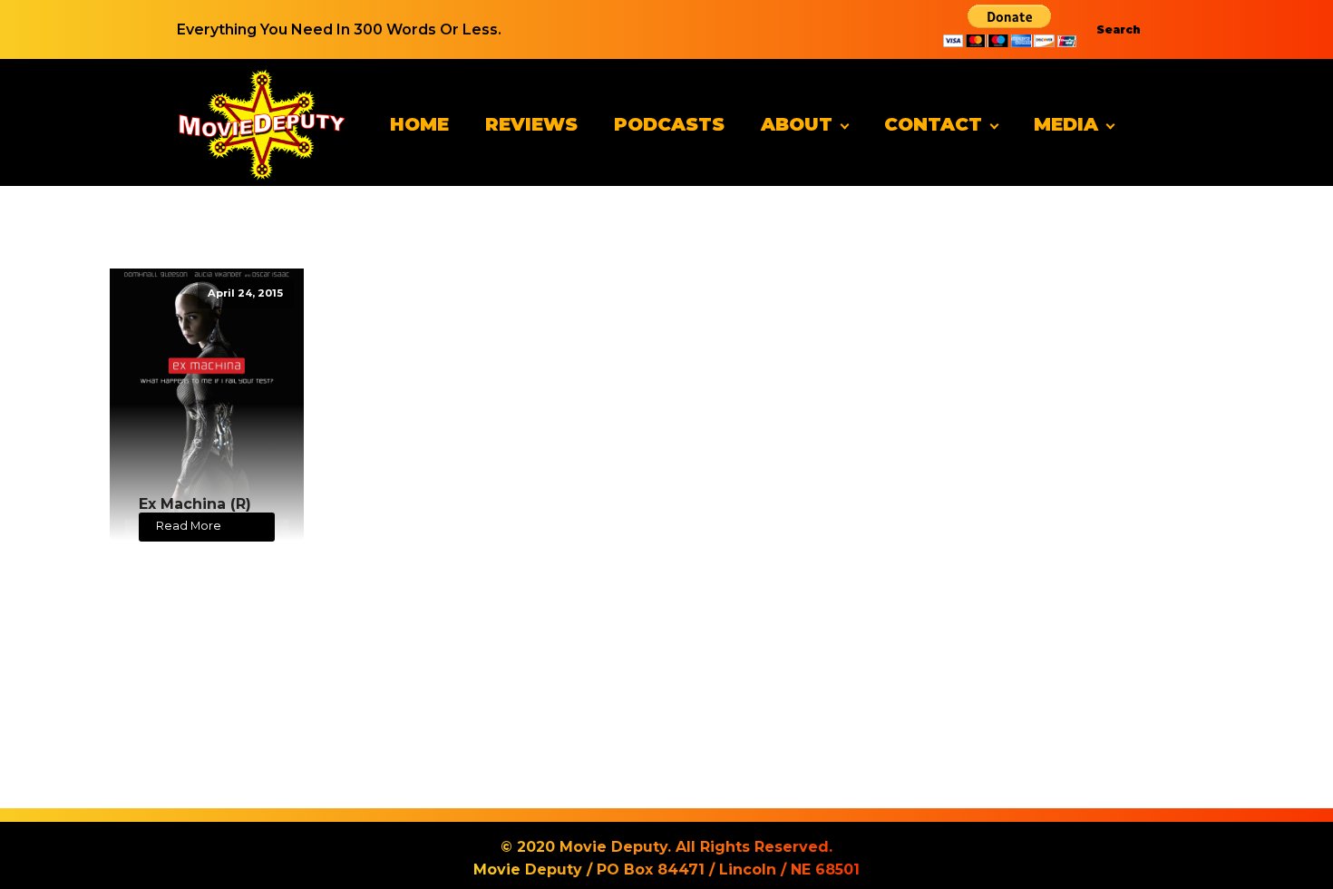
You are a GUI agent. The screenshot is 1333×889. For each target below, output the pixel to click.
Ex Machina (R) (195, 504)
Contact (933, 124)
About (796, 124)
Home (419, 124)
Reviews (531, 124)
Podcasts (669, 124)
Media (1066, 124)
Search (1118, 29)
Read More (188, 525)
